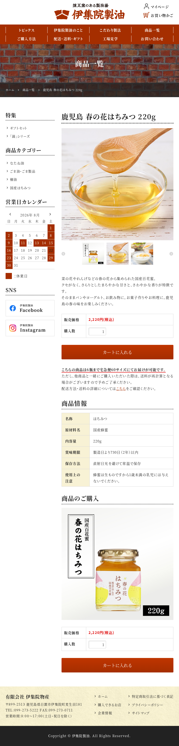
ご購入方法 (26, 38)
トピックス (26, 30)
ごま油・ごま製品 (22, 171)
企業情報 (105, 713)
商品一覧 (152, 30)
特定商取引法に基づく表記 (152, 696)
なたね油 (17, 163)
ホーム (103, 696)
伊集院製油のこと (68, 30)
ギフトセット (18, 128)
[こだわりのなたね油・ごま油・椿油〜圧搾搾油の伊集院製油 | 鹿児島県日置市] (89, 12)
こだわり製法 (110, 30)
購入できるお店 (109, 704)
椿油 (13, 179)
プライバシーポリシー (147, 704)
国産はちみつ (20, 187)
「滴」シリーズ (20, 136)
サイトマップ (140, 713)
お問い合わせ (152, 38)
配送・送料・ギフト (68, 38)
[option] (117, 184)
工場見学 (110, 38)
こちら (121, 388)
